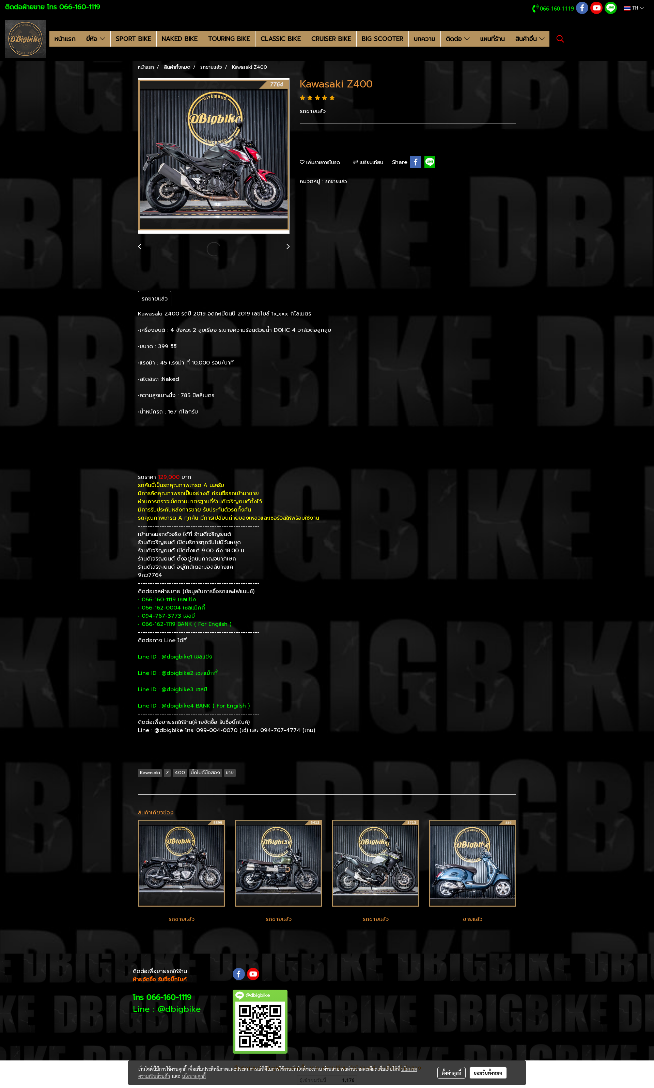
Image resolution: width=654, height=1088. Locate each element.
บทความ (424, 39)
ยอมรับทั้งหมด (488, 1073)
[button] (560, 38)
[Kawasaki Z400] (213, 156)
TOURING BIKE (229, 39)
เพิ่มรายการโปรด (322, 162)
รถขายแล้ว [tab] (155, 299)
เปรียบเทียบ (370, 162)
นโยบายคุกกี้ (194, 1076)
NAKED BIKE (180, 39)
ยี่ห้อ (93, 39)
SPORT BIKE (133, 39)
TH (635, 8)
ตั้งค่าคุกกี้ (451, 1073)
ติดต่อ (455, 39)
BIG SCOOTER (382, 39)
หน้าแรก (65, 39)
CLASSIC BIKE (281, 39)
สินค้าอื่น (527, 39)
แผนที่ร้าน (492, 39)
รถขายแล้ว (336, 181)
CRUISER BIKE (331, 39)
